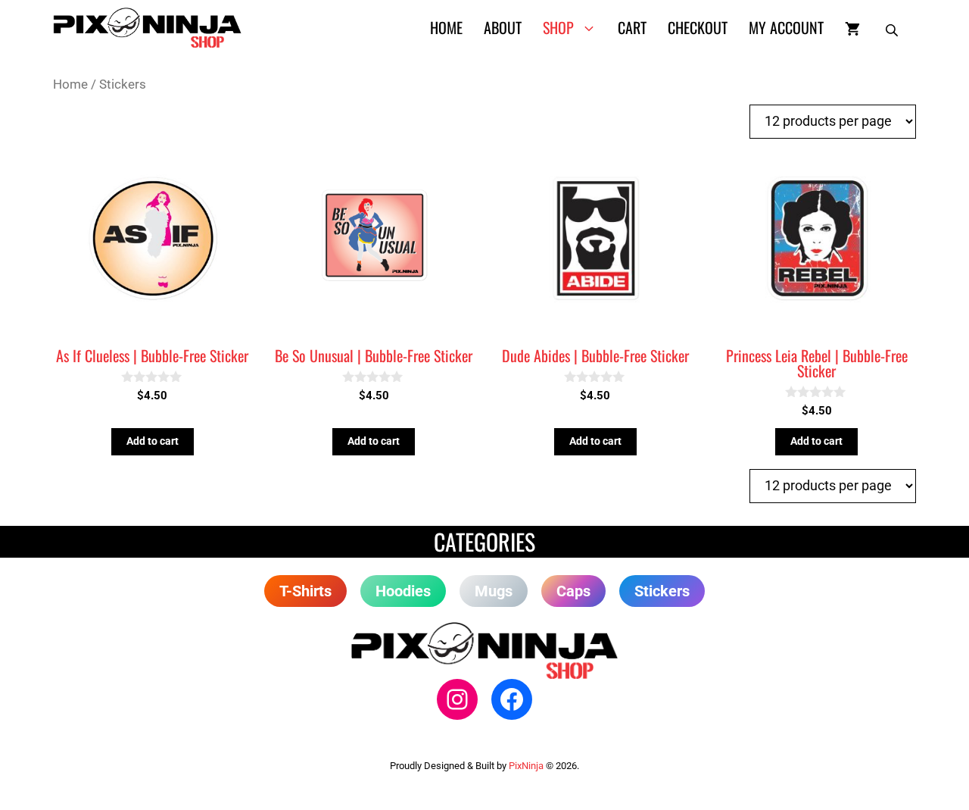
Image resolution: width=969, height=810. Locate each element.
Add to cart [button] (152, 441)
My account (786, 27)
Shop (558, 27)
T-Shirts (305, 591)
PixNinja (526, 765)
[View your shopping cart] (852, 27)
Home (446, 27)
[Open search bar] (893, 27)
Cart (632, 27)
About (503, 27)
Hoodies (403, 591)
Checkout (698, 27)
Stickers (662, 591)
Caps (573, 591)
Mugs (494, 591)
